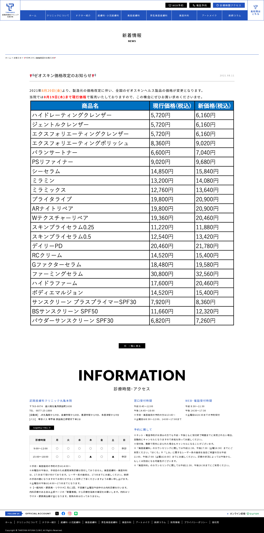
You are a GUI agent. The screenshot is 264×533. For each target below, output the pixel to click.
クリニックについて (58, 15)
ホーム (33, 15)
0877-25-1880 (44, 410)
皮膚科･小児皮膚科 (108, 15)
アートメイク (209, 15)
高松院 (215, 522)
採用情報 (175, 522)
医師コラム (235, 15)
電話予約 (201, 5)
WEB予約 (178, 5)
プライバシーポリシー (196, 522)
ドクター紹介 (83, 15)
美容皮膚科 (134, 15)
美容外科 (184, 15)
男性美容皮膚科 (159, 15)
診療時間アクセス (230, 5)
